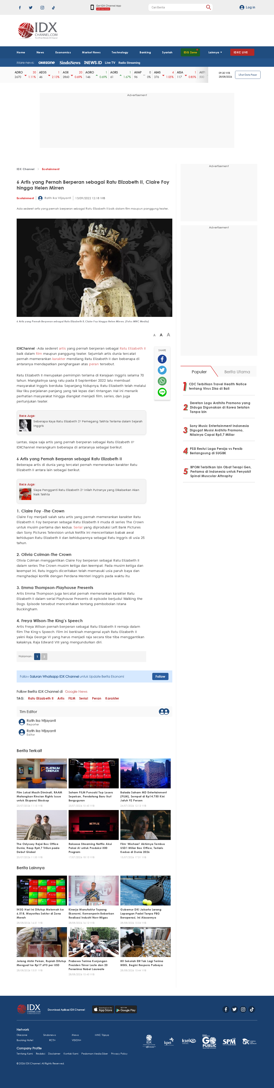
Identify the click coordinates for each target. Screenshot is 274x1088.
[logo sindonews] (70, 62)
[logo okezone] (46, 62)
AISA (167, 72)
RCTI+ (52, 1040)
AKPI (190, 72)
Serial (78, 527)
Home (21, 52)
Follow (160, 676)
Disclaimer (54, 1053)
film (39, 353)
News (40, 52)
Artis (60, 698)
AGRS (102, 72)
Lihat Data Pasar (248, 74)
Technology (120, 52)
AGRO (77, 72)
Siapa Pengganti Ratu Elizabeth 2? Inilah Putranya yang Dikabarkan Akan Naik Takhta (86, 492)
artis (62, 348)
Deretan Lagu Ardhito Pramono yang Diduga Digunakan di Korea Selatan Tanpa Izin (220, 407)
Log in (250, 7)
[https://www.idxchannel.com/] (37, 30)
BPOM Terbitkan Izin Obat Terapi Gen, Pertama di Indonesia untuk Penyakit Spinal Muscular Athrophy (221, 471)
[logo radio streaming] (129, 63)
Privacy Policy (119, 1053)
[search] (208, 7)
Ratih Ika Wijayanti (57, 198)
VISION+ (76, 1040)
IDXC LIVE (241, 52)
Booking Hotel (25, 1040)
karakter (59, 359)
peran (94, 364)
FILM (71, 698)
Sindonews (49, 1034)
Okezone (22, 1034)
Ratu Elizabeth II (133, 348)
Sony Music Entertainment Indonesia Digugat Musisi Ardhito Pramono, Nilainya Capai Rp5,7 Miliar (219, 430)
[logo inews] (93, 62)
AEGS (30, 72)
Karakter (112, 698)
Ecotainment (51, 169)
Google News (76, 691)
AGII (53, 72)
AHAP (125, 72)
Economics (63, 52)
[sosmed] (162, 359)
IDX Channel (26, 169)
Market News (91, 52)
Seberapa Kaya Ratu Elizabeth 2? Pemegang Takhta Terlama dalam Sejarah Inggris (88, 423)
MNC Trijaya (102, 1034)
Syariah (167, 52)
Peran (96, 698)
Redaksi (40, 1053)
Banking (145, 52)
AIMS (145, 72)
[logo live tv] (110, 62)
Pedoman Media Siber (94, 1053)
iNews (75, 1034)
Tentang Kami (25, 1053)
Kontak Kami (71, 1053)
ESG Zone (190, 52)
